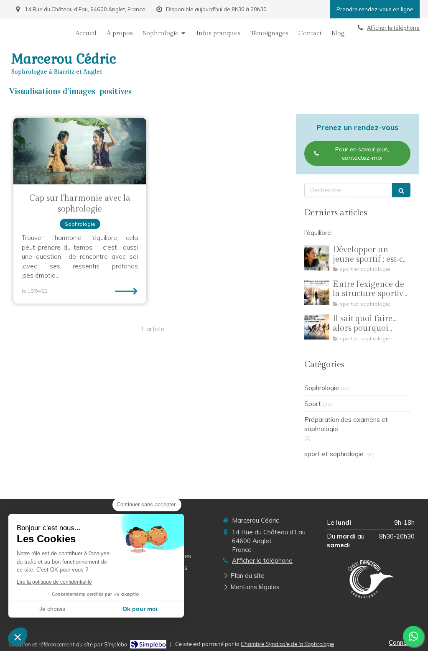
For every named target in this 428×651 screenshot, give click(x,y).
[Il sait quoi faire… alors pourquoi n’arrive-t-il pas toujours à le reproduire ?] (316, 327)
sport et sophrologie (334, 454)
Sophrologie (321, 388)
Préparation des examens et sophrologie (346, 424)
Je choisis (52, 608)
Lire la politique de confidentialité (54, 582)
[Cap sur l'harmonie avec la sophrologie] (79, 151)
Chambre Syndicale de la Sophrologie (287, 644)
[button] (18, 637)
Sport (312, 404)
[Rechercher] (401, 190)
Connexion (404, 642)
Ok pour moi (140, 608)
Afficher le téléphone (393, 27)
